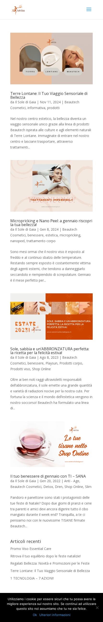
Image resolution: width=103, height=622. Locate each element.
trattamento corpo (41, 241)
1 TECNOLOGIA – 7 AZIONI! (32, 578)
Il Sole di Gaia (25, 102)
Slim (88, 486)
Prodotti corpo (70, 363)
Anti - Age (71, 481)
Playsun (51, 363)
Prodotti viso (20, 369)
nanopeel (17, 241)
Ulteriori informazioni (54, 615)
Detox (48, 486)
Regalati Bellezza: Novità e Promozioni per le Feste (50, 563)
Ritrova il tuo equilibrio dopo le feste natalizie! (45, 556)
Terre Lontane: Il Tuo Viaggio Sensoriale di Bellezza (48, 95)
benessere (36, 235)
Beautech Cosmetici (25, 486)
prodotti (53, 107)
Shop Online (41, 369)
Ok (35, 615)
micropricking (70, 235)
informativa (36, 107)
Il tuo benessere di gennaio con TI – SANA (48, 476)
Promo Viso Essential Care (30, 548)
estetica (52, 235)
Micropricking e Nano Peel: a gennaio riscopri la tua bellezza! (51, 222)
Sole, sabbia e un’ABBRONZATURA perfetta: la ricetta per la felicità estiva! (49, 350)
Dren (59, 486)
